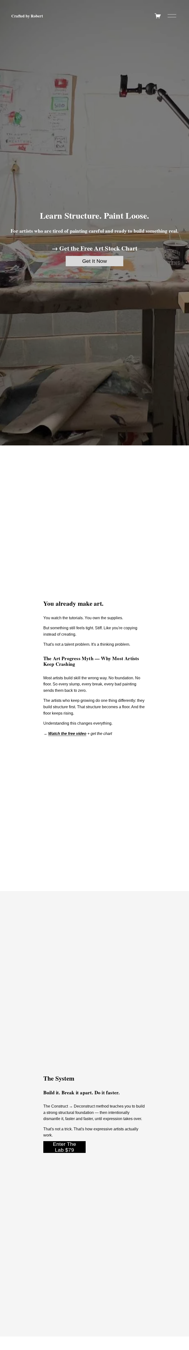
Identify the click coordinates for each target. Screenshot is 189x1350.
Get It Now (94, 261)
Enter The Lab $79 (64, 1147)
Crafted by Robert (27, 16)
